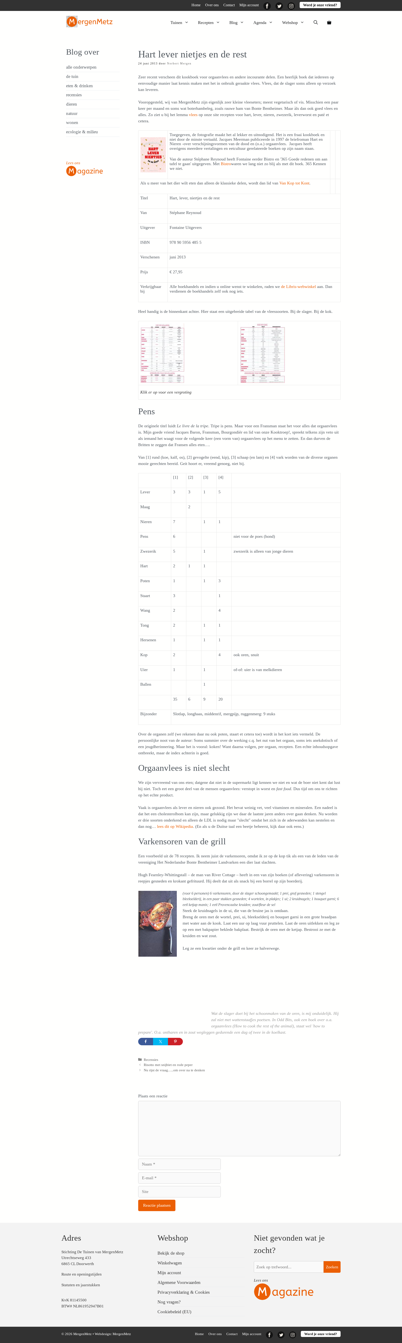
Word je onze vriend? (320, 5)
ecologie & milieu (82, 131)
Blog (233, 22)
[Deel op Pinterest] (175, 1041)
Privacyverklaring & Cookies (183, 1292)
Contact (229, 5)
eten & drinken (79, 85)
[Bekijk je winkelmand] (329, 22)
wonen (72, 122)
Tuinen (176, 22)
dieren (71, 104)
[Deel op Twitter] (160, 1041)
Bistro (226, 163)
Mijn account (249, 5)
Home (196, 5)
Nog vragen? (169, 1302)
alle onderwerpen (81, 67)
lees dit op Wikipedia (175, 826)
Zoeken (332, 1267)
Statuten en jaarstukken (80, 1285)
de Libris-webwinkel (298, 286)
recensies (74, 94)
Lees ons (73, 163)
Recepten (206, 22)
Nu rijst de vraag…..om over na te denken (174, 1070)
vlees (193, 114)
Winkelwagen (169, 1262)
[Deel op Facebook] (145, 1041)
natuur (71, 113)
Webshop (290, 22)
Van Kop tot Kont (294, 183)
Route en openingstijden (81, 1274)
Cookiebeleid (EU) (174, 1311)
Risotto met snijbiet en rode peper (168, 1065)
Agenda (259, 22)
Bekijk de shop (170, 1253)
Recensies (151, 1060)
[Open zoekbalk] (315, 22)
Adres (71, 1238)
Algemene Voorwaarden (179, 1282)
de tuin (72, 76)
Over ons (212, 5)
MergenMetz (122, 1334)
